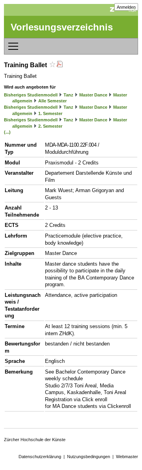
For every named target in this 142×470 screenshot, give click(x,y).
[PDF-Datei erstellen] (59, 65)
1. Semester (50, 113)
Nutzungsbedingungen (88, 456)
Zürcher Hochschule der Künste (34, 439)
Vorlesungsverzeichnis (62, 27)
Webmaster (127, 456)
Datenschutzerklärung (40, 456)
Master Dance (93, 94)
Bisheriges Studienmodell (31, 94)
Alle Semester (52, 100)
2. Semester (50, 126)
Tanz (68, 94)
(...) (7, 132)
